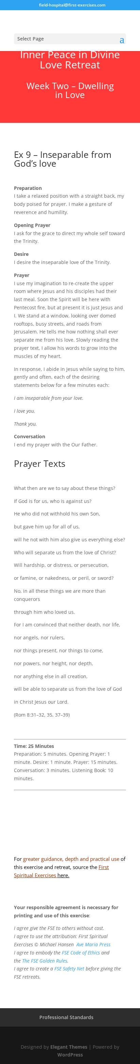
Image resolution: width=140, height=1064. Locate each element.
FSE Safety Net (68, 968)
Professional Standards (66, 1017)
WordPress (70, 1054)
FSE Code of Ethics (80, 952)
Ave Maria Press (93, 944)
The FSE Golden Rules (44, 960)
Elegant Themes (68, 1047)
